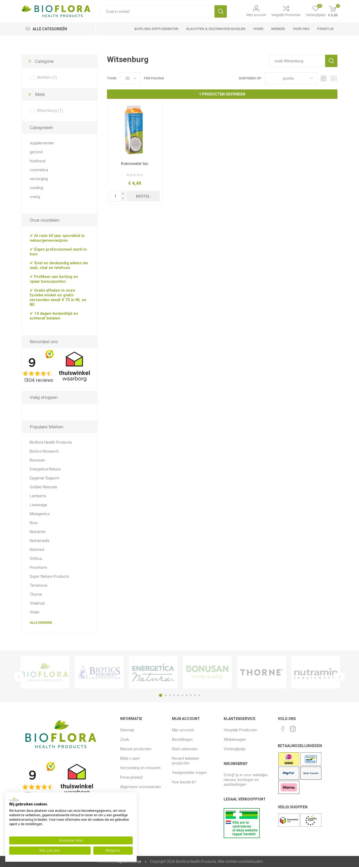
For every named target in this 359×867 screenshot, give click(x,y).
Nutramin (37, 531)
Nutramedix (39, 540)
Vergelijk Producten (286, 15)
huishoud (37, 161)
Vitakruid (37, 603)
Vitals (34, 612)
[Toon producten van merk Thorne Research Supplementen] (261, 672)
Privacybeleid (131, 777)
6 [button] (182, 695)
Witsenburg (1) (50, 110)
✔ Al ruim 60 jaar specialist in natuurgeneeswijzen (57, 238)
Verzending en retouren (140, 767)
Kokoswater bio (134, 163)
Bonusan (37, 460)
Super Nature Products (49, 576)
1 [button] (160, 695)
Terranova (38, 585)
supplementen (42, 143)
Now (34, 522)
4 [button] (174, 695)
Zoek (220, 11)
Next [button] (340, 676)
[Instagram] (293, 729)
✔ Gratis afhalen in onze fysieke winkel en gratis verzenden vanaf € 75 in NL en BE (58, 297)
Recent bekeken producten (185, 760)
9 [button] (195, 695)
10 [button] (199, 695)
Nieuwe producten (135, 749)
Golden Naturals (43, 487)
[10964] (135, 129)
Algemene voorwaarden (140, 786)
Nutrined (37, 549)
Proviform (38, 567)
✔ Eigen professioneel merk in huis (58, 251)
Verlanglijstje (234, 749)
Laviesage (38, 505)
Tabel (323, 78)
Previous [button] (19, 676)
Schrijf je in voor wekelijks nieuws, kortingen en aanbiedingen (246, 780)
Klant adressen (185, 749)
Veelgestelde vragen (189, 772)
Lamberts (38, 496)
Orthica (36, 558)
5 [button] (178, 695)
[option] (45, 672)
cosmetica (39, 170)
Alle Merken (41, 623)
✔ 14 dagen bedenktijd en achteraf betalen (54, 316)
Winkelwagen (235, 739)
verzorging (39, 178)
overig (35, 196)
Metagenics (40, 513)
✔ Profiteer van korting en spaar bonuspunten (54, 279)
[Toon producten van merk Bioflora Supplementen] (44, 672)
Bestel (143, 196)
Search (331, 61)
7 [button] (186, 695)
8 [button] (191, 695)
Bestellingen (182, 739)
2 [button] (165, 695)
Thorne (36, 594)
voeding (36, 187)
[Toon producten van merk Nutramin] (315, 672)
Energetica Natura (45, 469)
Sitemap (127, 730)
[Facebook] (283, 729)
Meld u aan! (130, 758)
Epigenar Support (44, 478)
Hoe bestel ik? (184, 782)
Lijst (333, 78)
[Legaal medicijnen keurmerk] (242, 836)
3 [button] (170, 695)
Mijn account (256, 15)
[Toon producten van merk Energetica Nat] (153, 672)
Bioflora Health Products (51, 442)
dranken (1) (47, 77)
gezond (36, 152)
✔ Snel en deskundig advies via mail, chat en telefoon (59, 265)
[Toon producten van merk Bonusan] (207, 672)
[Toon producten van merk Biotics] (99, 672)
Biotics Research (44, 451)
